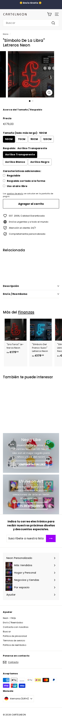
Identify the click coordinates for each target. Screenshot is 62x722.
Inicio (5, 34)
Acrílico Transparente (20, 154)
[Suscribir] (51, 538)
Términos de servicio (14, 640)
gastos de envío (15, 193)
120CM (47, 139)
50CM (9, 139)
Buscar (7, 631)
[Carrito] (49, 14)
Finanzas (26, 312)
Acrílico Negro (39, 162)
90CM (34, 139)
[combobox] (31, 23)
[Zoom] (49, 92)
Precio (7, 118)
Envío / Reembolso (15, 294)
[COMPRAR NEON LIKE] (31, 453)
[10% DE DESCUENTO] (31, 494)
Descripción (11, 286)
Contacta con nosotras (15, 627)
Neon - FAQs (9, 618)
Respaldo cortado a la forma (26, 181)
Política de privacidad (15, 636)
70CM (21, 139)
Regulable (13, 175)
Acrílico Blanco (15, 162)
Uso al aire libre (17, 186)
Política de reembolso (14, 645)
